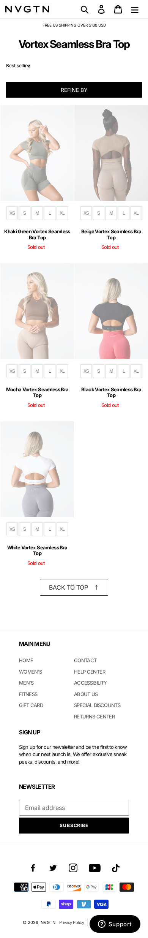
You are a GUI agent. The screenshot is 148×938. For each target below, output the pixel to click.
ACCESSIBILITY (90, 683)
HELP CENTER (89, 672)
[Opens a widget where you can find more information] (114, 924)
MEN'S (26, 683)
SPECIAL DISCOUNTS (97, 705)
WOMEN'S (30, 672)
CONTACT (85, 660)
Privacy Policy (71, 922)
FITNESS (28, 694)
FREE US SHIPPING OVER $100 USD (74, 25)
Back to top (68, 587)
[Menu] (134, 9)
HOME (26, 660)
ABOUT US (86, 694)
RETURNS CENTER (94, 716)
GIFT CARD (31, 705)
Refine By (74, 90)
